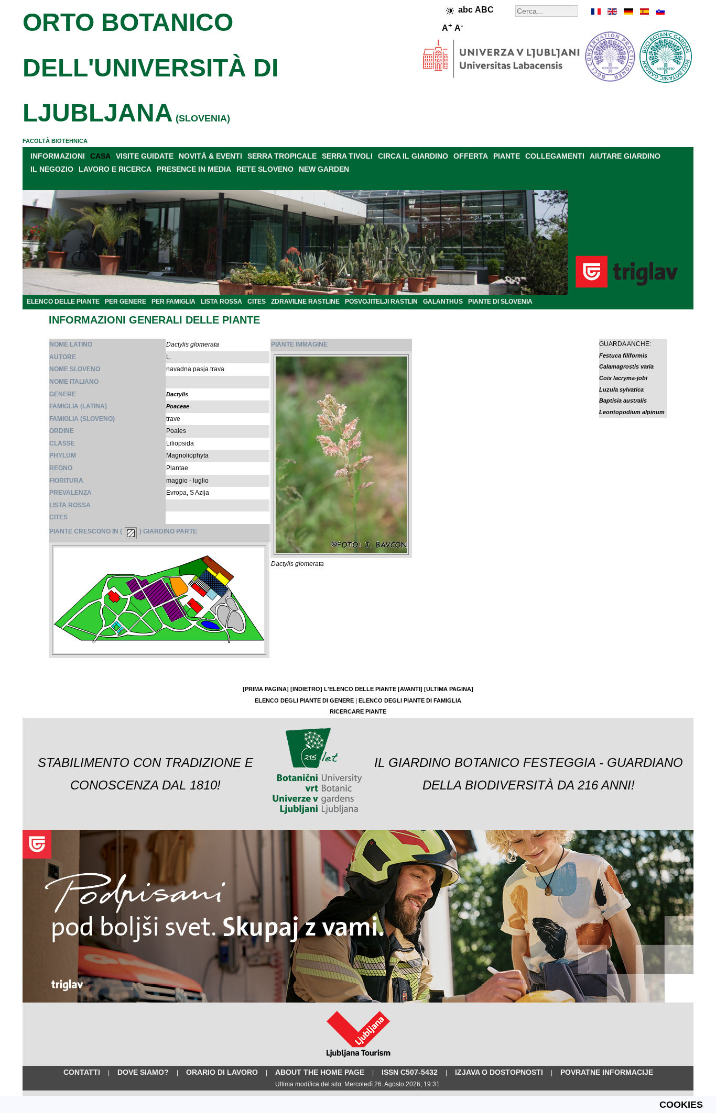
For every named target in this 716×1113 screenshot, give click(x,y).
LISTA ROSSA (221, 301)
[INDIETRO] (306, 689)
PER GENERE (125, 301)
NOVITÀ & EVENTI (210, 156)
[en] (612, 11)
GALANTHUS (443, 301)
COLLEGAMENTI (554, 156)
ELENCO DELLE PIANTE (63, 301)
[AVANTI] (410, 689)
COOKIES (681, 1104)
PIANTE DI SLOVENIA (500, 301)
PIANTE (506, 156)
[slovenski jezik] (659, 11)
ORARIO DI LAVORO (222, 1072)
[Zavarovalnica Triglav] (358, 1000)
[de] (628, 11)
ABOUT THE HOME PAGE (319, 1072)
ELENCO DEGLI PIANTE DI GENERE (304, 700)
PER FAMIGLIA (173, 301)
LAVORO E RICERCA (115, 169)
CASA (100, 156)
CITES (256, 301)
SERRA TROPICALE (282, 156)
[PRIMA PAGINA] (266, 689)
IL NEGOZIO (51, 169)
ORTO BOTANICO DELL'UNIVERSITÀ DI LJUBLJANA (150, 67)
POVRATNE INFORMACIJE (606, 1072)
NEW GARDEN (324, 169)
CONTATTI (81, 1072)
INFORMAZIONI (57, 156)
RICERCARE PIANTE (358, 711)
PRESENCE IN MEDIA (194, 169)
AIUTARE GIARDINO (625, 156)
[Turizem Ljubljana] (358, 1059)
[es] (643, 11)
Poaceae (177, 406)
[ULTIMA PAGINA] (448, 689)
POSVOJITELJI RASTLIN (381, 301)
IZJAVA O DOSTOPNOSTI (499, 1072)
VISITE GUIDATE (144, 156)
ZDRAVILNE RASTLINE (305, 301)
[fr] (596, 11)
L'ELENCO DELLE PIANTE (360, 689)
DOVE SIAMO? (143, 1072)
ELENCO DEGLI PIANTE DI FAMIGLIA (410, 700)
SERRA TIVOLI (347, 156)
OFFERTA (470, 156)
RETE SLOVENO (265, 169)
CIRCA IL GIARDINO (413, 156)
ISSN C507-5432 (410, 1072)
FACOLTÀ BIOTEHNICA (55, 141)
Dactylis (177, 394)
